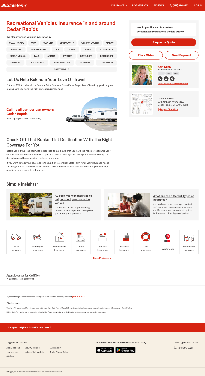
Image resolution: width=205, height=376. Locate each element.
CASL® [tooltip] (169, 73)
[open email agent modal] (166, 79)
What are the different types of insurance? (173, 198)
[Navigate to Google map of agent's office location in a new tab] (172, 78)
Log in (198, 5)
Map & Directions (169, 109)
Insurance (117, 5)
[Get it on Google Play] (125, 350)
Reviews (159, 5)
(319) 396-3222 (180, 5)
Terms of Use (12, 352)
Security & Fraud (32, 348)
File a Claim (146, 55)
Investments (140, 5)
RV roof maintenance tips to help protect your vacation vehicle (73, 199)
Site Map (10, 356)
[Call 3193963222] (160, 78)
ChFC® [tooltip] (161, 73)
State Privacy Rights (59, 352)
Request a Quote (164, 42)
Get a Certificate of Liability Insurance (173, 83)
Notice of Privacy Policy (35, 352)
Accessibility (55, 348)
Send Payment (181, 55)
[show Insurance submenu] (125, 5)
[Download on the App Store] (105, 350)
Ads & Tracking (13, 348)
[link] (14, 5)
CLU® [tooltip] (176, 73)
